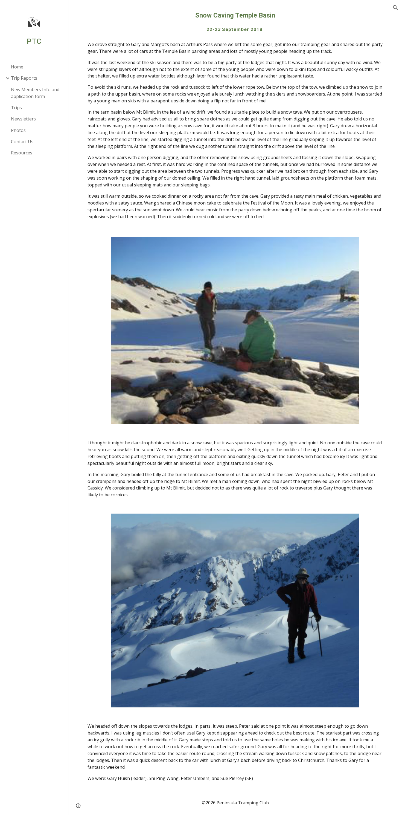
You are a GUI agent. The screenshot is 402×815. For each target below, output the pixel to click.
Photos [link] (18, 130)
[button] (395, 7)
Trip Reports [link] (24, 78)
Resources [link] (21, 153)
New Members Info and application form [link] (35, 93)
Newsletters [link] (23, 119)
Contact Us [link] (22, 142)
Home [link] (17, 67)
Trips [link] (16, 108)
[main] (235, 22)
